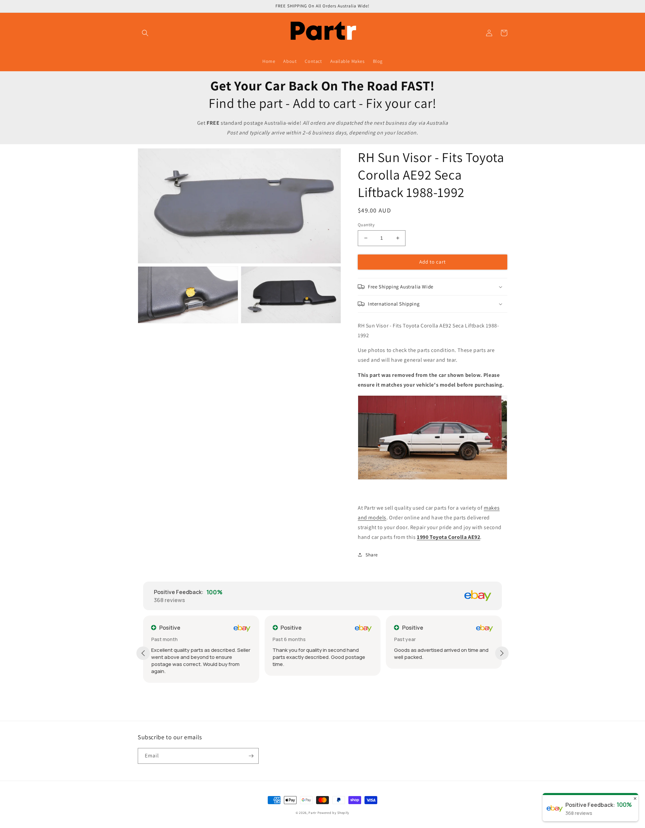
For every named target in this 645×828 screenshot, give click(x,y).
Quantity (366, 225)
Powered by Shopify (333, 813)
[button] (145, 33)
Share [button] (372, 555)
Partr (312, 813)
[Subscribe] (251, 756)
